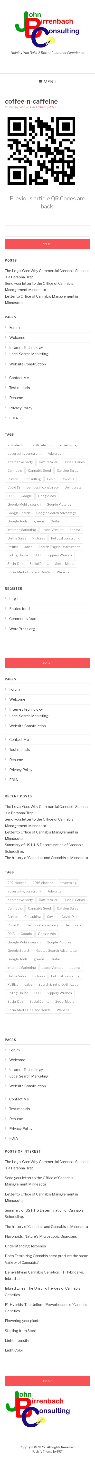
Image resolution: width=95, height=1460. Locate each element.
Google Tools (18, 521)
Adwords (54, 453)
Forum (14, 327)
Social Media (64, 564)
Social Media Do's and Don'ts (29, 572)
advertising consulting (25, 453)
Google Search (19, 513)
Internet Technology (26, 347)
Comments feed (22, 619)
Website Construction (27, 364)
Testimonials (19, 388)
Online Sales (17, 538)
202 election (17, 445)
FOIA (13, 418)
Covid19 (68, 479)
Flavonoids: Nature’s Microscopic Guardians (41, 1236)
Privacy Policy (20, 408)
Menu (50, 81)
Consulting (32, 479)
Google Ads (47, 496)
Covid (51, 479)
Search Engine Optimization (59, 547)
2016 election (43, 445)
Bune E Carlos (74, 462)
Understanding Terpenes (25, 1246)
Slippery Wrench (59, 555)
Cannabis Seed (39, 470)
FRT (60, 1451)
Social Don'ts (39, 564)
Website (63, 572)
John (22, 107)
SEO (37, 555)
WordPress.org (22, 629)
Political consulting (65, 538)
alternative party (20, 462)
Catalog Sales (67, 470)
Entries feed (19, 609)
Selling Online (18, 555)
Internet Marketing (22, 530)
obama (75, 530)
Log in (14, 599)
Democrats (73, 487)
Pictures (38, 538)
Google (26, 496)
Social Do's (16, 564)
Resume (16, 398)
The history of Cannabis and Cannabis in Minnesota (46, 858)
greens (39, 521)
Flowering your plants (22, 1321)
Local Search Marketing (28, 354)
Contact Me (19, 378)
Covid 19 (14, 487)
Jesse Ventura (53, 530)
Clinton (13, 479)
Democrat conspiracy (43, 487)
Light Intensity (17, 1340)
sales (28, 547)
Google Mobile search (24, 504)
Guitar (55, 521)
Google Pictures (59, 504)
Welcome (17, 337)
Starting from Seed (20, 1331)
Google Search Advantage (56, 513)
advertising (68, 445)
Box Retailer (48, 462)
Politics (13, 547)
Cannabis (15, 470)
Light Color (14, 1350)
